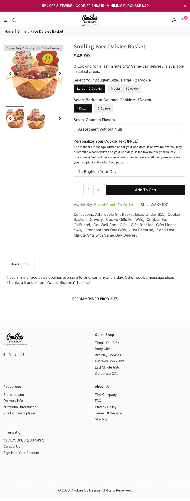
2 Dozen (104, 108)
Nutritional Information (19, 407)
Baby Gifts (103, 349)
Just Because (141, 230)
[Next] (59, 73)
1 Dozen (83, 108)
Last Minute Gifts (107, 367)
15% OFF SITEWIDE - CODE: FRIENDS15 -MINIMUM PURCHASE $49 (95, 6)
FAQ (98, 401)
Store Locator (13, 395)
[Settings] (174, 20)
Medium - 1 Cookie (124, 88)
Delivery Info (13, 401)
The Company (106, 395)
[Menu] (5, 20)
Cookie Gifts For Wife (124, 219)
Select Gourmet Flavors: (95, 119)
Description (20, 264)
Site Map (101, 419)
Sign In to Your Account (21, 453)
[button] (182, 20)
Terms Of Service (108, 413)
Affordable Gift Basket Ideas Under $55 (129, 214)
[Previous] (10, 73)
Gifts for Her (142, 224)
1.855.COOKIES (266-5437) (23, 440)
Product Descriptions (19, 413)
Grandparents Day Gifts (105, 230)
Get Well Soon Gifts (110, 224)
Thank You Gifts (107, 343)
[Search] (14, 20)
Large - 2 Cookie (89, 88)
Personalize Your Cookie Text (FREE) (128, 151)
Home (9, 31)
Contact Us (11, 446)
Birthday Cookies (108, 355)
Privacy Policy (106, 407)
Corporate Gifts (106, 374)
